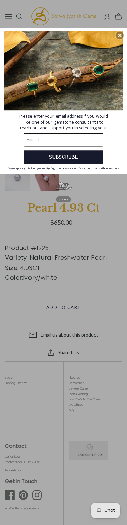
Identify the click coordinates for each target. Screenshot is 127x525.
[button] (120, 35)
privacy (63, 199)
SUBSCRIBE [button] (63, 156)
